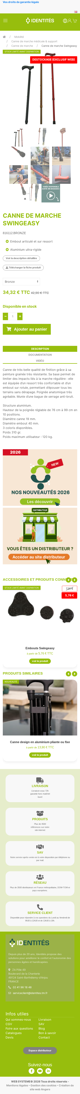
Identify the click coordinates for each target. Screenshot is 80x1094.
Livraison (45, 1019)
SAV (41, 1024)
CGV (9, 1024)
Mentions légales (17, 1085)
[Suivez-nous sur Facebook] (31, 1070)
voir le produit (40, 661)
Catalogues (14, 1033)
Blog (42, 1028)
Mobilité (19, 36)
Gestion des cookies (43, 1085)
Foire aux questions (19, 1028)
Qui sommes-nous (18, 1019)
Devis (9, 1037)
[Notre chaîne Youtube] (40, 1070)
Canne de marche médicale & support (34, 41)
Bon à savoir (47, 1033)
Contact (44, 1037)
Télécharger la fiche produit (24, 267)
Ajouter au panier (30, 329)
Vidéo (40, 360)
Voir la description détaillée (21, 258)
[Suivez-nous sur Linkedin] (48, 1070)
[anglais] (75, 11)
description (40, 348)
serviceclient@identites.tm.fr (30, 993)
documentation (40, 354)
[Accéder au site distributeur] (40, 536)
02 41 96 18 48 (22, 987)
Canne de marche (22, 45)
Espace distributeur (40, 1050)
